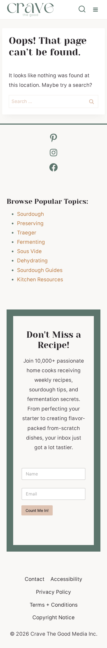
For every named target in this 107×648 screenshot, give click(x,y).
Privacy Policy (53, 592)
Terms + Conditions (54, 605)
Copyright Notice (53, 617)
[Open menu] (95, 9)
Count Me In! (37, 510)
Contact (34, 579)
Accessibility (66, 579)
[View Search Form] (82, 9)
